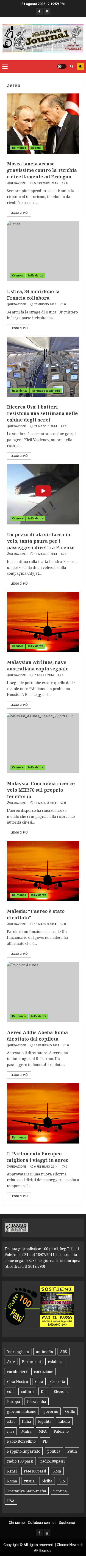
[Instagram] (47, 11)
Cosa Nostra (17, 1381)
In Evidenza (35, 275)
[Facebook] (39, 11)
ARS (63, 1351)
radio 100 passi (20, 1461)
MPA (43, 1431)
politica (53, 1451)
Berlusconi (31, 1361)
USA (10, 1500)
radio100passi (52, 1461)
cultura (27, 1391)
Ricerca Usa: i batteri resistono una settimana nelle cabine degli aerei (42, 413)
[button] (5, 66)
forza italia (36, 1401)
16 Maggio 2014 (45, 554)
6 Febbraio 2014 (46, 1166)
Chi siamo (17, 1522)
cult (10, 1391)
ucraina (60, 1491)
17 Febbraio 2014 (46, 1045)
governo (50, 1411)
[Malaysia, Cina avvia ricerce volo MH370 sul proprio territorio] (43, 743)
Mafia (26, 1431)
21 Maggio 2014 (45, 426)
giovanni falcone (21, 1411)
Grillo (70, 1411)
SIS (62, 1481)
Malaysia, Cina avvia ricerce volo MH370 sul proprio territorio (41, 790)
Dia (44, 1391)
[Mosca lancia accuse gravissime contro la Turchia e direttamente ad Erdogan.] (43, 123)
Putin (72, 1451)
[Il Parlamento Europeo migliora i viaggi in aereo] (43, 1113)
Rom (57, 1471)
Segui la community (80, 66)
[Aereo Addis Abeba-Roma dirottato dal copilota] (43, 992)
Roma (12, 1481)
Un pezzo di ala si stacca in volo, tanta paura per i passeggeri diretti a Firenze (41, 541)
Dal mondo (19, 147)
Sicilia (47, 1481)
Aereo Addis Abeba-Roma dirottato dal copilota (37, 1035)
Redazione (18, 183)
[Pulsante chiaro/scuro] (62, 66)
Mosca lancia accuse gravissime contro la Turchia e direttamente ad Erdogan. (42, 170)
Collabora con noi (41, 1522)
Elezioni (61, 1391)
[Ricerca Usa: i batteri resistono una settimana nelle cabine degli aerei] (43, 367)
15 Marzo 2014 (45, 924)
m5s (10, 1431)
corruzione (43, 1371)
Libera (64, 1421)
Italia (26, 1421)
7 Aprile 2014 (44, 675)
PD (45, 1441)
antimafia (44, 1351)
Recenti (36, 147)
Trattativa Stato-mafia (26, 1491)
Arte (11, 1361)
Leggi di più (19, 212)
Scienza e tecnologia (46, 390)
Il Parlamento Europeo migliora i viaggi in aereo (38, 1156)
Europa (13, 1401)
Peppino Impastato (23, 1451)
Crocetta (57, 1381)
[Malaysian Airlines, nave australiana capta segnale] (43, 622)
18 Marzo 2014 (45, 803)
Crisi (39, 1381)
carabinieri (17, 1371)
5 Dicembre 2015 (46, 183)
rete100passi (35, 1471)
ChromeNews (68, 1545)
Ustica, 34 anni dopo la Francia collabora (33, 294)
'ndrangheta (18, 1351)
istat (11, 1421)
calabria (55, 1361)
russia (29, 1481)
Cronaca (17, 275)
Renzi (12, 1471)
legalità (44, 1421)
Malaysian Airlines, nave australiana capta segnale (38, 665)
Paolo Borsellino (21, 1441)
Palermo (61, 1431)
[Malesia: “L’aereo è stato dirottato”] (43, 871)
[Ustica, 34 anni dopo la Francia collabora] (43, 251)
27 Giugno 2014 (45, 304)
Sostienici (67, 1522)
